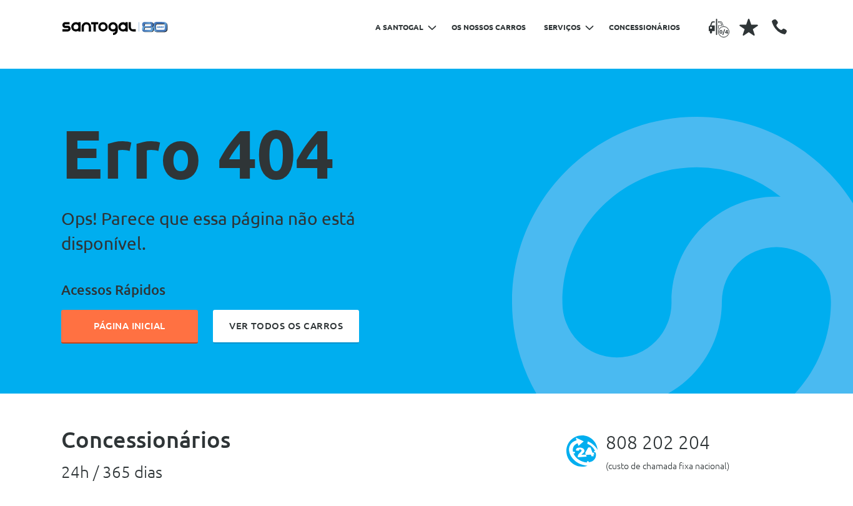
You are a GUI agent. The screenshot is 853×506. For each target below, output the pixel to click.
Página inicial (129, 325)
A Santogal (399, 27)
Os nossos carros (488, 27)
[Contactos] (779, 26)
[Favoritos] (748, 26)
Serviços (562, 27)
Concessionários (644, 27)
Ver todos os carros (286, 325)
